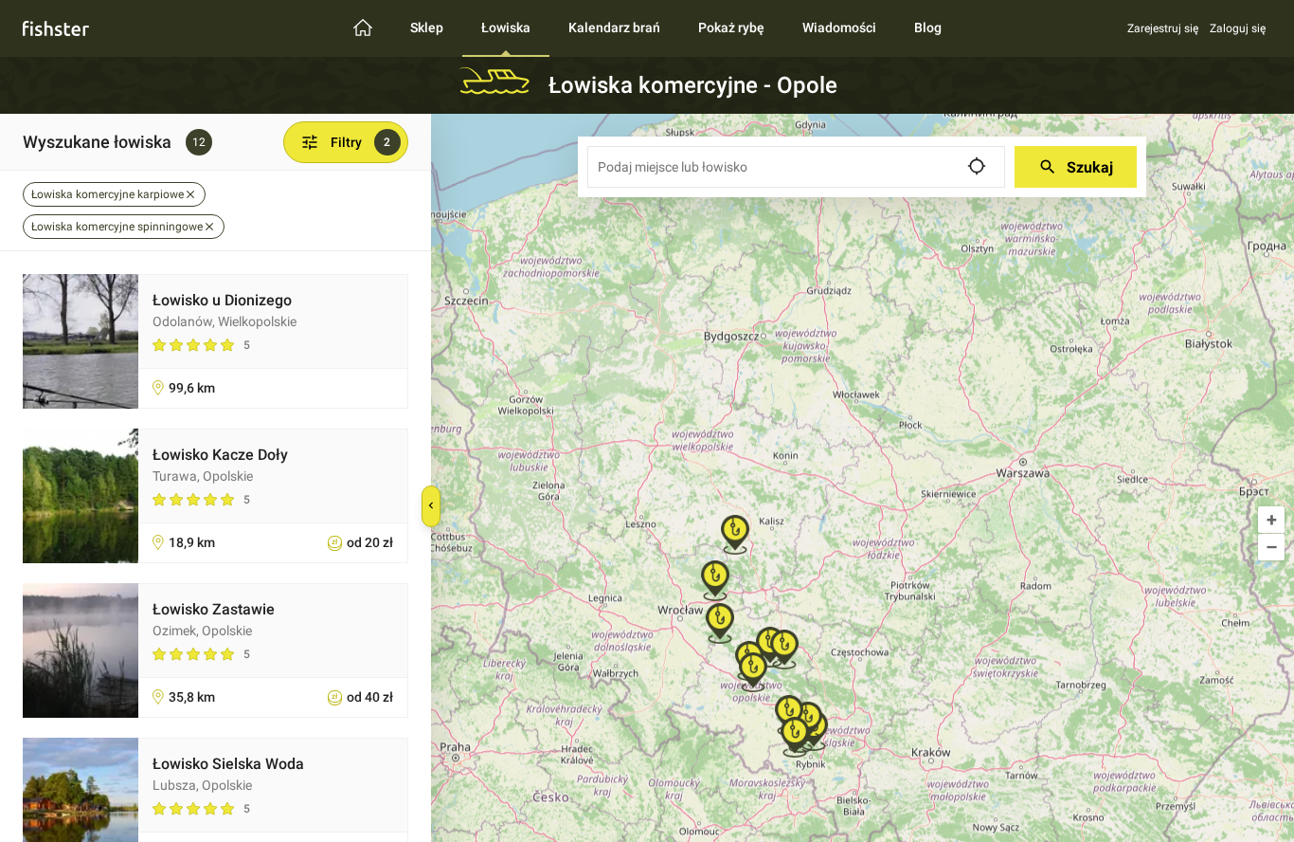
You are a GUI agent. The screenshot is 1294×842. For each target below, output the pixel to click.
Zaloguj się (1238, 28)
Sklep (426, 27)
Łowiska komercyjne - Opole (692, 85)
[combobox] (796, 167)
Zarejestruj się (1162, 28)
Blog (928, 27)
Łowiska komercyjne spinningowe (117, 226)
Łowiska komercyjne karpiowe (107, 194)
